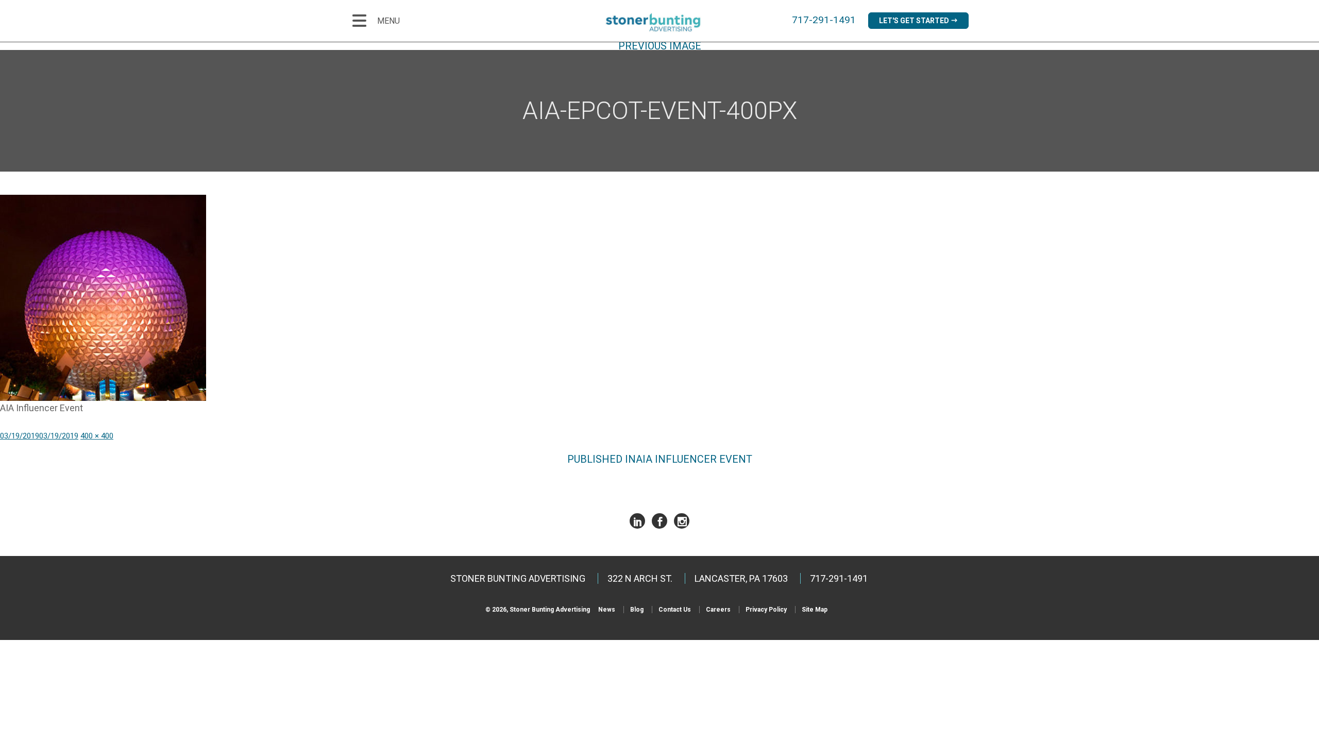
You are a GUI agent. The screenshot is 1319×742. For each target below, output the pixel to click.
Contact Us (674, 609)
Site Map (814, 609)
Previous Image (659, 46)
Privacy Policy (766, 609)
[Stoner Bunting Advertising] (660, 22)
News (606, 609)
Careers (718, 609)
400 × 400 (96, 436)
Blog (637, 609)
